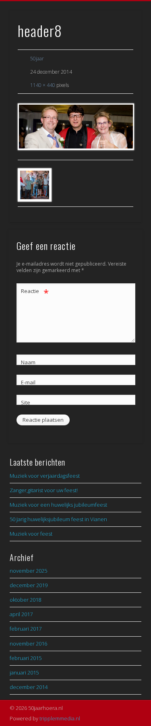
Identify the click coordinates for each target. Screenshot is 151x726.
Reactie (35, 292)
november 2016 (28, 643)
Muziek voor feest (31, 533)
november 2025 (28, 570)
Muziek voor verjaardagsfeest (45, 475)
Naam (28, 362)
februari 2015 (25, 658)
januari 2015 (24, 672)
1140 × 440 (42, 85)
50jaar (37, 58)
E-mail (28, 382)
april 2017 (21, 614)
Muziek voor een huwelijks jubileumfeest (58, 504)
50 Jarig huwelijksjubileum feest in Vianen (58, 519)
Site (25, 402)
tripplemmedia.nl (59, 718)
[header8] (75, 126)
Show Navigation (122, 72)
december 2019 (29, 585)
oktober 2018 (25, 599)
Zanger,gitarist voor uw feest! (44, 490)
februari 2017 (25, 628)
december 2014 (29, 687)
